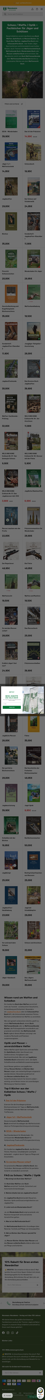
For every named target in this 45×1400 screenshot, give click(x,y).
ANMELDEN (12, 707)
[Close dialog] (42, 688)
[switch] (40, 1397)
